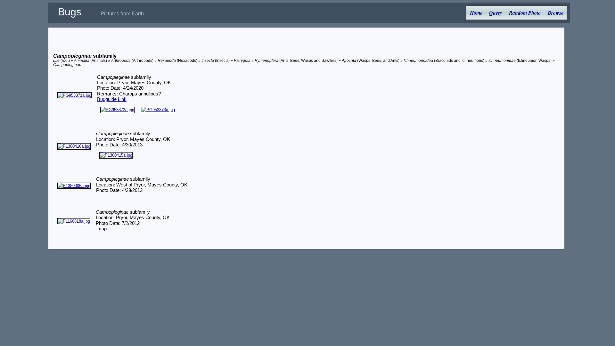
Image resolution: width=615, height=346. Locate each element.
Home (476, 12)
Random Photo (525, 12)
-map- (102, 228)
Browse (555, 12)
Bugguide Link (112, 99)
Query (495, 12)
